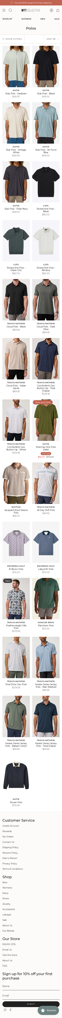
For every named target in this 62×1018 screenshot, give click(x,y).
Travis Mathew (16, 323)
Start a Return (9, 858)
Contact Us (8, 842)
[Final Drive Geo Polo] (16, 657)
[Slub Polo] (16, 66)
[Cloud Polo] (16, 299)
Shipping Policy (10, 847)
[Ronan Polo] (16, 775)
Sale (4, 920)
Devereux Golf (16, 566)
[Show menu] (4, 10)
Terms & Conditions (12, 869)
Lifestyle (6, 914)
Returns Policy (10, 852)
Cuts (46, 206)
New (4, 882)
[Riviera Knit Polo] (46, 182)
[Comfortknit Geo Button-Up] (46, 358)
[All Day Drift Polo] (46, 483)
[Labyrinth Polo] (46, 542)
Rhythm (16, 507)
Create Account (10, 825)
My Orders (7, 836)
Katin (16, 90)
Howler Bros (46, 622)
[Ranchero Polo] (46, 598)
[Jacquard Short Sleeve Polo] (16, 483)
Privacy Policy (9, 863)
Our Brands (8, 930)
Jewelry (6, 904)
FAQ (4, 965)
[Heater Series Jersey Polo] (46, 657)
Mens (5, 893)
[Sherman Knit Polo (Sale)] (46, 420)
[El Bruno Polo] (16, 542)
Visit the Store (9, 955)
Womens (7, 887)
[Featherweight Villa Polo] (16, 598)
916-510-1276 (8, 944)
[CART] (58, 10)
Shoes (5, 898)
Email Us (7, 949)
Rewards (7, 831)
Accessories (8, 909)
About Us (7, 925)
